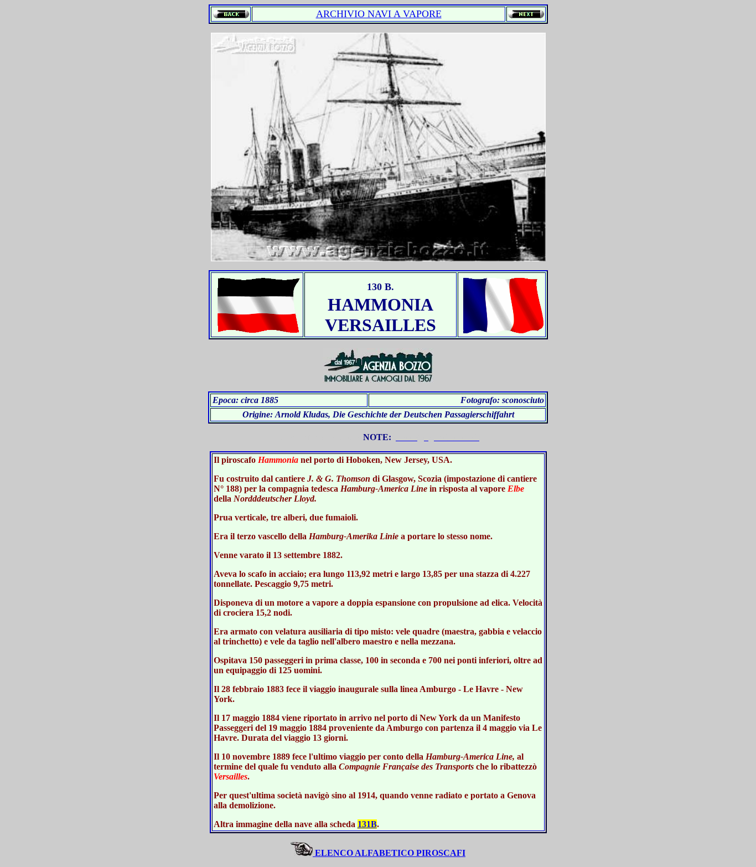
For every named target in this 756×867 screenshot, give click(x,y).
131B (367, 824)
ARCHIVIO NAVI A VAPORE (379, 13)
